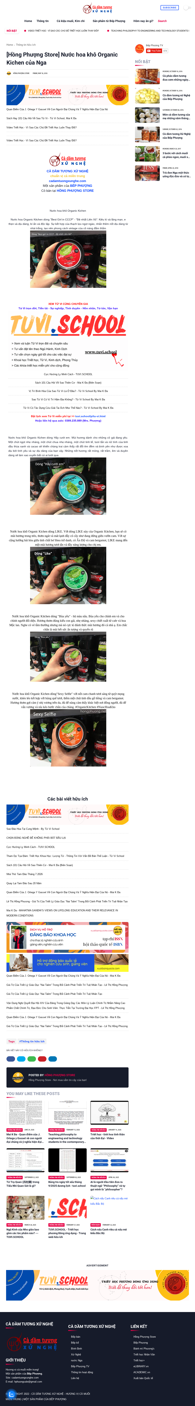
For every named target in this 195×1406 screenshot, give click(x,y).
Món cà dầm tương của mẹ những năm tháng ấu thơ (176, 116)
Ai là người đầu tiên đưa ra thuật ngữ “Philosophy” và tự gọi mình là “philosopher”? (107, 1185)
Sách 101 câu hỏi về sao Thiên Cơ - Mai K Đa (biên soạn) (68, 382)
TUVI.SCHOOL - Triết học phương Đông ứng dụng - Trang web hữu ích (67, 1233)
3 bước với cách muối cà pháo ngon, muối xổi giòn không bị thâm (176, 155)
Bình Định (76, 1348)
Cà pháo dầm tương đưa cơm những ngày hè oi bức (175, 78)
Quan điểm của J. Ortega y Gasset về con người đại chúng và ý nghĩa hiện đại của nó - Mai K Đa (63, 892)
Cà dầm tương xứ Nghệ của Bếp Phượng (176, 97)
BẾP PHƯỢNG (81, 186)
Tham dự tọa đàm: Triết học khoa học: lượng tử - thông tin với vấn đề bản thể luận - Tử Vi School (65, 856)
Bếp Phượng (140, 1342)
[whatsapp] (15, 8)
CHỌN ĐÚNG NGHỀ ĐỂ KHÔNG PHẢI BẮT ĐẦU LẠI (36, 837)
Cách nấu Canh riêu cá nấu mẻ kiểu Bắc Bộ (108, 1231)
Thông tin (43, 21)
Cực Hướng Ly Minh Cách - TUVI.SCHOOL (68, 374)
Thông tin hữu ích (26, 44)
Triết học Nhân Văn (144, 1354)
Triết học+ (139, 1360)
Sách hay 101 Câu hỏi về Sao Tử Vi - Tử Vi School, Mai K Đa (41, 118)
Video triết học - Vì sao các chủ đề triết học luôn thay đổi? (41, 127)
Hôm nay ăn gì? (143, 21)
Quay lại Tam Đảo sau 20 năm (24, 883)
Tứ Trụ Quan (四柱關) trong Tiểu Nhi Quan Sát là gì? (22, 1183)
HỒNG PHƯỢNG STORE (75, 191)
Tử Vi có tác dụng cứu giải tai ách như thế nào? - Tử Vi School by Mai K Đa (68, 407)
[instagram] (23, 8)
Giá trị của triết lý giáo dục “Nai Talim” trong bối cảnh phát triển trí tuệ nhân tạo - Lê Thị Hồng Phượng (67, 984)
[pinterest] (19, 8)
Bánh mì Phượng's (143, 1348)
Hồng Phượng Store (144, 1336)
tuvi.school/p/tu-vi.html (90, 416)
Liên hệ (75, 1378)
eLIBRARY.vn (141, 1366)
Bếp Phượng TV (80, 1366)
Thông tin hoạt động (82, 1372)
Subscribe (170, 7)
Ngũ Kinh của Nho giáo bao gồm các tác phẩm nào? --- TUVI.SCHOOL (22, 1233)
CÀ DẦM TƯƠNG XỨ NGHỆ (67, 171)
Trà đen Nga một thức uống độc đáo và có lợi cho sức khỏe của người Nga (177, 174)
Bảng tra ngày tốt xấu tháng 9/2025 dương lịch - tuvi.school (67, 1183)
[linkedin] (52, 1059)
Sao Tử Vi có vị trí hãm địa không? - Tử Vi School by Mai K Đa (68, 399)
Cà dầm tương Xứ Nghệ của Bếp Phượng (177, 135)
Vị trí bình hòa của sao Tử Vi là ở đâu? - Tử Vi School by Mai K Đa (68, 391)
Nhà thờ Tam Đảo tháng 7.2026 (24, 874)
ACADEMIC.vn (141, 1372)
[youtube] (28, 8)
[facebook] (6, 8)
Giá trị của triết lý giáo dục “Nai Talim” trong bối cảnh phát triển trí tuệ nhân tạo (54, 993)
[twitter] (10, 8)
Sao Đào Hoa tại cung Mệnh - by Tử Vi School (32, 828)
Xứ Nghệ (76, 1354)
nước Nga (76, 1360)
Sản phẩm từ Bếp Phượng (109, 21)
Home (28, 21)
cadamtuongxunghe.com (67, 181)
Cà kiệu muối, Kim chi (71, 21)
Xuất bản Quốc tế (143, 1378)
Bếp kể (75, 1342)
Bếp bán (75, 1336)
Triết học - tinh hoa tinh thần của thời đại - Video (107, 1136)
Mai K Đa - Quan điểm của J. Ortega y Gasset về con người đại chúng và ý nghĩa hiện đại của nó (24, 1138)
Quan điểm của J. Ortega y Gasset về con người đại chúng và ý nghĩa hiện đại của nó (57, 109)
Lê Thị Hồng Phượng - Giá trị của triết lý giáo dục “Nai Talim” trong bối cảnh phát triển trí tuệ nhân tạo (67, 901)
